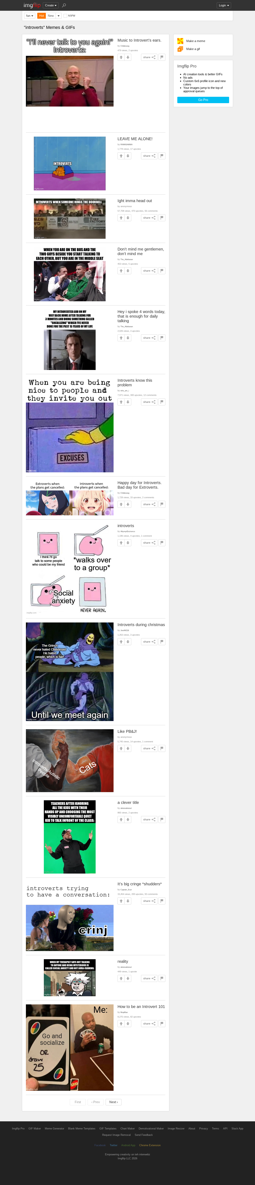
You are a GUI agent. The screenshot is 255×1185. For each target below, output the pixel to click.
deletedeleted (126, 808)
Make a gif (193, 49)
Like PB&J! (127, 731)
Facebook (100, 1145)
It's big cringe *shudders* (140, 884)
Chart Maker (128, 1128)
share (146, 57)
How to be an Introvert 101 (141, 1006)
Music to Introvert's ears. (140, 40)
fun (28, 15)
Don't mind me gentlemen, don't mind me (141, 251)
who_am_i (125, 390)
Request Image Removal (116, 1134)
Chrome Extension (150, 1145)
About (191, 1128)
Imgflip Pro (18, 1128)
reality (123, 961)
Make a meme (195, 41)
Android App (128, 1145)
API (225, 1128)
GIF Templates (108, 1128)
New (51, 15)
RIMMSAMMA (126, 144)
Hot (41, 15)
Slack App (237, 1128)
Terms (215, 1128)
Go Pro (203, 100)
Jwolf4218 (125, 630)
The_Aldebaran (127, 259)
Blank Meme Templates (81, 1128)
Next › (113, 1102)
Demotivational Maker (151, 1128)
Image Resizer (176, 1128)
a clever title (128, 802)
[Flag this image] (161, 57)
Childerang (125, 46)
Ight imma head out (135, 201)
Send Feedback (144, 1134)
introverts (126, 526)
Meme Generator (54, 1128)
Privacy (203, 1128)
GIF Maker (34, 1128)
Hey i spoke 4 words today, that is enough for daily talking (141, 316)
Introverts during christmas (141, 624)
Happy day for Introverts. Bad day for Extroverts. (140, 484)
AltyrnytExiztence (128, 531)
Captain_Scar (126, 890)
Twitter (113, 1145)
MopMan (124, 1012)
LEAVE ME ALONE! (135, 139)
